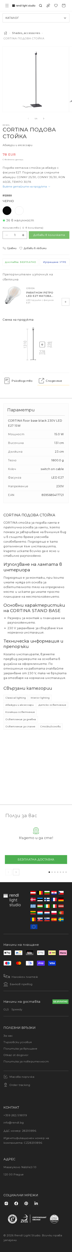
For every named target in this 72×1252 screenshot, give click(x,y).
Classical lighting (15, 697)
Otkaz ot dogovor (15, 1055)
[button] (7, 5)
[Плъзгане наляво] (28, 118)
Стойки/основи (50, 726)
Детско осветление (52, 704)
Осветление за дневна (20, 719)
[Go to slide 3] (55, 872)
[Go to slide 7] (66, 872)
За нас (8, 1035)
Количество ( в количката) (23, 227)
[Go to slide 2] (52, 872)
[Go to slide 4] (57, 872)
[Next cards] (16, 872)
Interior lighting (40, 697)
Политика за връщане (20, 1048)
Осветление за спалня (20, 726)
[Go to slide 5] (60, 872)
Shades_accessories (26, 33)
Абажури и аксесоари (19, 704)
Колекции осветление (20, 712)
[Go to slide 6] (63, 872)
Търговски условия (17, 1042)
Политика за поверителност (26, 1061)
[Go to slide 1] (49, 872)
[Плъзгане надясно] (44, 118)
